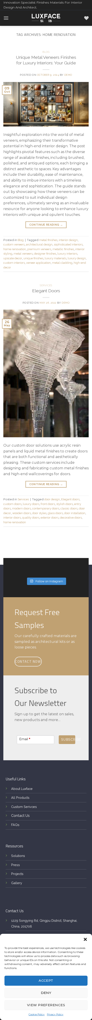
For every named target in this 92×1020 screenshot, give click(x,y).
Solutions (18, 856)
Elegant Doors (46, 290)
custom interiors (14, 262)
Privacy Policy (55, 1014)
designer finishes (45, 253)
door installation (74, 513)
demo (68, 74)
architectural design (39, 244)
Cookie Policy (37, 1014)
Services (46, 285)
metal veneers (23, 253)
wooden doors (21, 513)
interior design (68, 240)
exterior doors (50, 517)
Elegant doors (70, 499)
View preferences (46, 1005)
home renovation (14, 249)
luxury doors (31, 504)
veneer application (38, 262)
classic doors (69, 508)
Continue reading (46, 224)
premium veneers (39, 249)
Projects (17, 874)
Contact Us (20, 816)
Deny (46, 993)
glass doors (55, 513)
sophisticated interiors (68, 244)
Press (15, 865)
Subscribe (68, 740)
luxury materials (55, 258)
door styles (39, 513)
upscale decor (12, 258)
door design (52, 499)
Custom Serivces (24, 807)
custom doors (12, 504)
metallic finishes (63, 249)
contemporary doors (45, 508)
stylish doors (64, 504)
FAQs (15, 825)
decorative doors (71, 517)
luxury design (77, 258)
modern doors (21, 508)
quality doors (30, 517)
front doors (48, 504)
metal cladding (62, 262)
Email (24, 739)
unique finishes (33, 258)
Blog (45, 51)
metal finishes (48, 240)
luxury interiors (67, 253)
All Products (20, 797)
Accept (46, 980)
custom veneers (14, 244)
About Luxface (22, 789)
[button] (85, 939)
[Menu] (6, 17)
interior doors (12, 517)
